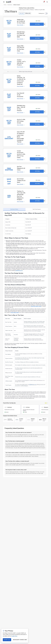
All (21, 13)
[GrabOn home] (8, 2)
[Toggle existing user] (46, 13)
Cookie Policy (14, 636)
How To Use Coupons (37, 209)
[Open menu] (4, 2)
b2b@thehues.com (19, 270)
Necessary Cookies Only (20, 639)
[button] (10, 11)
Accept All (7, 639)
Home (5, 4)
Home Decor (9, 4)
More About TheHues (14, 209)
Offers (27, 13)
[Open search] (47, 2)
